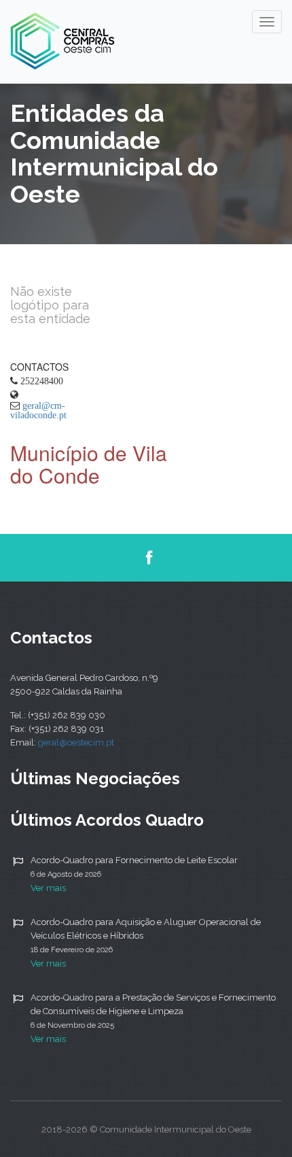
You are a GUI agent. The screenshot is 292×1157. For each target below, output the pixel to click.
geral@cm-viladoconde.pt (38, 410)
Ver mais (48, 888)
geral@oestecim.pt (76, 742)
